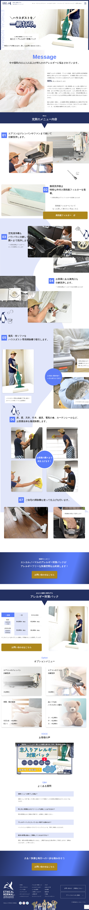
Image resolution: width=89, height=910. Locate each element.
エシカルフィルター (51, 3)
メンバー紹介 (23, 889)
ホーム (33, 3)
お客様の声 (34, 894)
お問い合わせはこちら (44, 575)
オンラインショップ (70, 3)
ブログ (46, 884)
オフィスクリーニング (24, 894)
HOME (21, 884)
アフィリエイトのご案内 (73, 895)
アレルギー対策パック (37, 884)
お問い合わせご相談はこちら (73, 888)
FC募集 (46, 894)
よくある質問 (35, 889)
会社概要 (47, 889)
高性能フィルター (63, 215)
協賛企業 (47, 891)
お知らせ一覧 (48, 887)
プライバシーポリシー (50, 896)
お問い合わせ (78, 3)
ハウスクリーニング (24, 896)
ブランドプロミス (24, 887)
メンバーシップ (60, 3)
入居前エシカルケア (36, 891)
